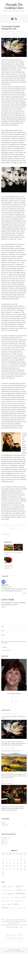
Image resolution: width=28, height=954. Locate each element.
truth (5, 908)
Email (2, 630)
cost (13, 890)
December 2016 (5, 838)
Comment (3, 607)
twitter (11, 908)
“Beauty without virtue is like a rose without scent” (8, 566)
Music (23, 897)
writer (24, 908)
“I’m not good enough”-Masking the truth (13, 717)
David (24, 890)
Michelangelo (17, 897)
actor (20, 33)
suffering (4, 904)
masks (12, 897)
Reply (24, 593)
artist (13, 886)
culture (9, 35)
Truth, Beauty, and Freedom (10, 751)
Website (2, 635)
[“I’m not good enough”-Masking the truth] (14, 47)
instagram (4, 897)
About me (14, 949)
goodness (20, 893)
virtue (15, 908)
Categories (3, 822)
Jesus (8, 897)
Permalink (15, 35)
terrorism (9, 904)
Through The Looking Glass (14, 6)
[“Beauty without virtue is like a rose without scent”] (8, 560)
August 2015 (4, 842)
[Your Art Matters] (18, 547)
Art (22, 33)
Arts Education (7, 33)
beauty (24, 33)
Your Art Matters (18, 552)
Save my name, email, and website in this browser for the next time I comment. (13, 642)
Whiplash (20, 908)
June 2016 (4, 840)
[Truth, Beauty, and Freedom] (8, 547)
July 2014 (3, 844)
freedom (10, 894)
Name (2, 626)
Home (10, 949)
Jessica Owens (6, 31)
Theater (14, 33)
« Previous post (5, 534)
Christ (9, 890)
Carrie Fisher (4, 35)
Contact (17, 949)
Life (11, 33)
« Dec (2, 874)
